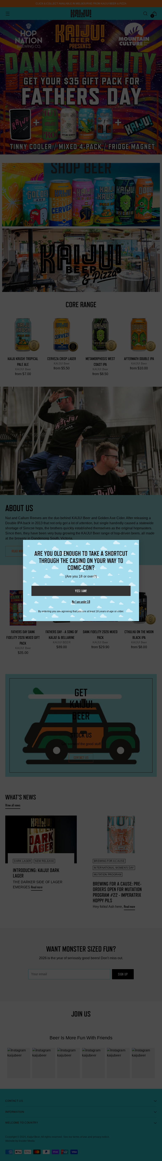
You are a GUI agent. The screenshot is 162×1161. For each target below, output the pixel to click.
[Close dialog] (153, 1055)
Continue (42, 1129)
